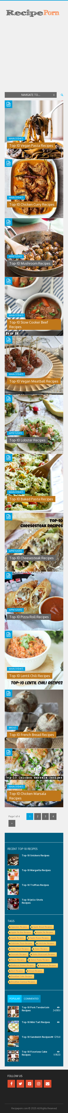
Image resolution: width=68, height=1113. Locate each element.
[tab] (15, 999)
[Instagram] (38, 1084)
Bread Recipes (35, 971)
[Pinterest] (29, 1084)
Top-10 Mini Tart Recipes (36, 1022)
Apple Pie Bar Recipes (21, 932)
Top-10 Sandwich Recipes (36, 1037)
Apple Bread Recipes (42, 927)
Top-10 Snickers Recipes (35, 855)
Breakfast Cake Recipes (21, 976)
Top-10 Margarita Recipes (36, 870)
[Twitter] (20, 1084)
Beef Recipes (17, 971)
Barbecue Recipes (48, 965)
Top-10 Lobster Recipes (27, 440)
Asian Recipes (41, 949)
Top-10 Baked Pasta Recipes (31, 499)
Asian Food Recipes (20, 949)
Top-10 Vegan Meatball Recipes (33, 381)
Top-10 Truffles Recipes (35, 885)
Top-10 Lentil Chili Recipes (29, 676)
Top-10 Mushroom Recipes (29, 263)
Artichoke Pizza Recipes (21, 943)
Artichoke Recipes (46, 943)
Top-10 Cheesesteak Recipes (31, 558)
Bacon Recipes (17, 960)
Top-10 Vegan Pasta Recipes (31, 145)
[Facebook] (11, 1084)
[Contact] (47, 1084)
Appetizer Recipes (19, 927)
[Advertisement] (34, 55)
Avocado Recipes (18, 954)
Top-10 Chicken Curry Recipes (31, 204)
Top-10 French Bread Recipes (31, 735)
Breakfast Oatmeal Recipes (23, 982)
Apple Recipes (17, 938)
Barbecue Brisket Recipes (22, 965)
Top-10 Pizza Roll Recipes (29, 617)
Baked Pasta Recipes (40, 960)
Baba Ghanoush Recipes (44, 954)
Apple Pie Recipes (45, 932)
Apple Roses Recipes (39, 938)
